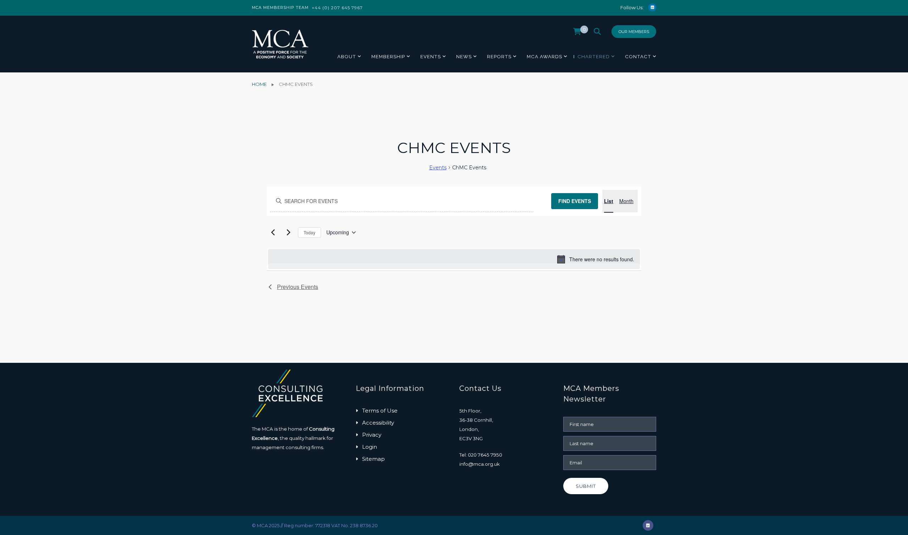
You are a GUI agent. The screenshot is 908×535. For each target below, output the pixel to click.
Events (430, 56)
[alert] (454, 259)
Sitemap (373, 458)
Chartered (593, 56)
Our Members (634, 31)
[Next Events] (288, 232)
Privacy (371, 434)
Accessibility (378, 422)
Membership (388, 56)
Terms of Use (380, 410)
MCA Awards (544, 56)
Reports (499, 56)
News (464, 56)
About (346, 56)
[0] (577, 33)
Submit (586, 486)
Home (259, 84)
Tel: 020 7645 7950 (480, 455)
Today (309, 232)
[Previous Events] (272, 232)
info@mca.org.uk (479, 464)
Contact (638, 56)
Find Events (574, 200)
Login (369, 446)
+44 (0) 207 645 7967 (337, 7)
